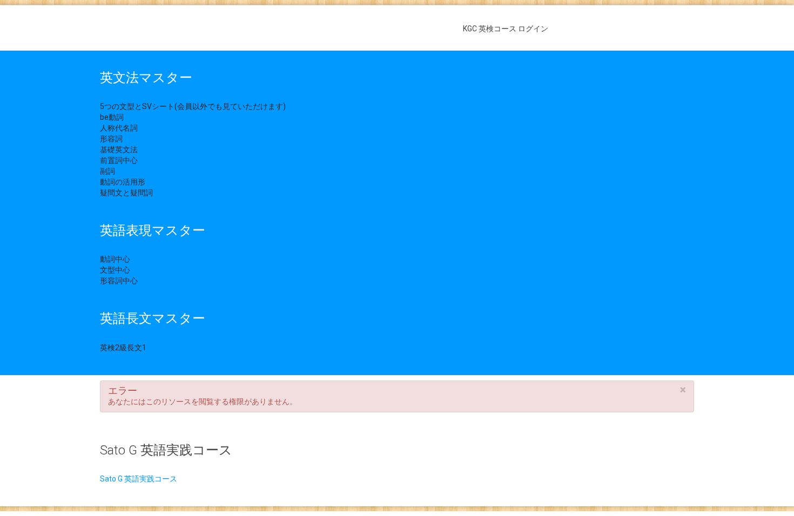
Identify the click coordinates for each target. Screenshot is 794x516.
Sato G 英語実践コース (138, 478)
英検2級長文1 (123, 347)
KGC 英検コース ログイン (505, 28)
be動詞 (112, 117)
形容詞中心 (119, 280)
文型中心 (115, 270)
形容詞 (111, 138)
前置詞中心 (119, 160)
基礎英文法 (119, 149)
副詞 (107, 171)
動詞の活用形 (122, 182)
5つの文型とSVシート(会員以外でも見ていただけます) (193, 106)
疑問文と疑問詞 (126, 192)
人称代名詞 (119, 128)
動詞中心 (115, 259)
